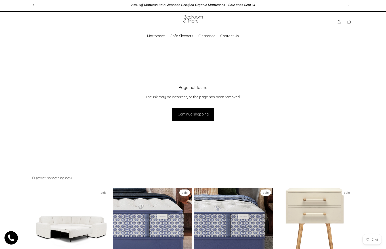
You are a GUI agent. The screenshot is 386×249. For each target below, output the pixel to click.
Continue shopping (193, 114)
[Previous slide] (34, 5)
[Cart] (349, 22)
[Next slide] (349, 5)
